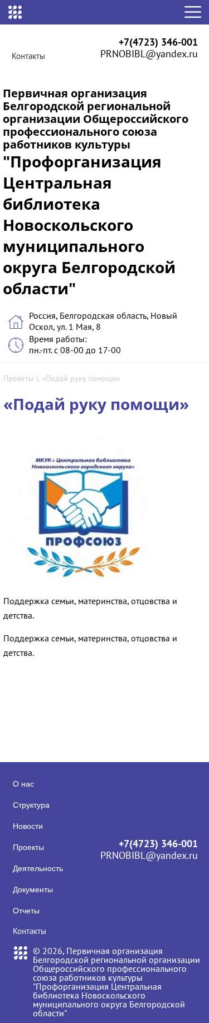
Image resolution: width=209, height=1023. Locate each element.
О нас (23, 783)
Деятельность (38, 868)
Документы (33, 889)
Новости (28, 826)
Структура (31, 804)
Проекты (18, 378)
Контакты (28, 56)
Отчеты (26, 910)
